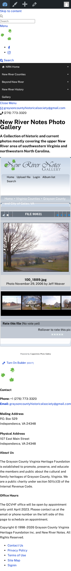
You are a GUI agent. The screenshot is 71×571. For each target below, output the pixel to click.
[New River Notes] (28, 39)
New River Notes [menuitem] (5, 4)
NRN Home (13, 66)
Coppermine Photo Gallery (40, 354)
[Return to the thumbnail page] (3, 214)
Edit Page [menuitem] (34, 4)
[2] (55, 334)
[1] (52, 334)
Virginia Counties (28, 198)
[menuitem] (25, 4)
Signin (12, 565)
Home (9, 198)
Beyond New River (13, 81)
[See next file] (64, 214)
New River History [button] (12, 89)
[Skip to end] (68, 214)
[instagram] (9, 52)
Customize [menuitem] (15, 4)
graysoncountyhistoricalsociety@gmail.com (35, 404)
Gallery (6, 96)
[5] (62, 334)
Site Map (14, 560)
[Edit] (30, 363)
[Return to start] (56, 214)
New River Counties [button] (14, 74)
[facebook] (9, 47)
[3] (57, 334)
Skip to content (11, 11)
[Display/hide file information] (7, 214)
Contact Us (15, 545)
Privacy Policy (17, 550)
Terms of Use (17, 555)
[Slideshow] (10, 214)
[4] (60, 334)
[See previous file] (60, 214)
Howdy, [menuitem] (66, 4)
